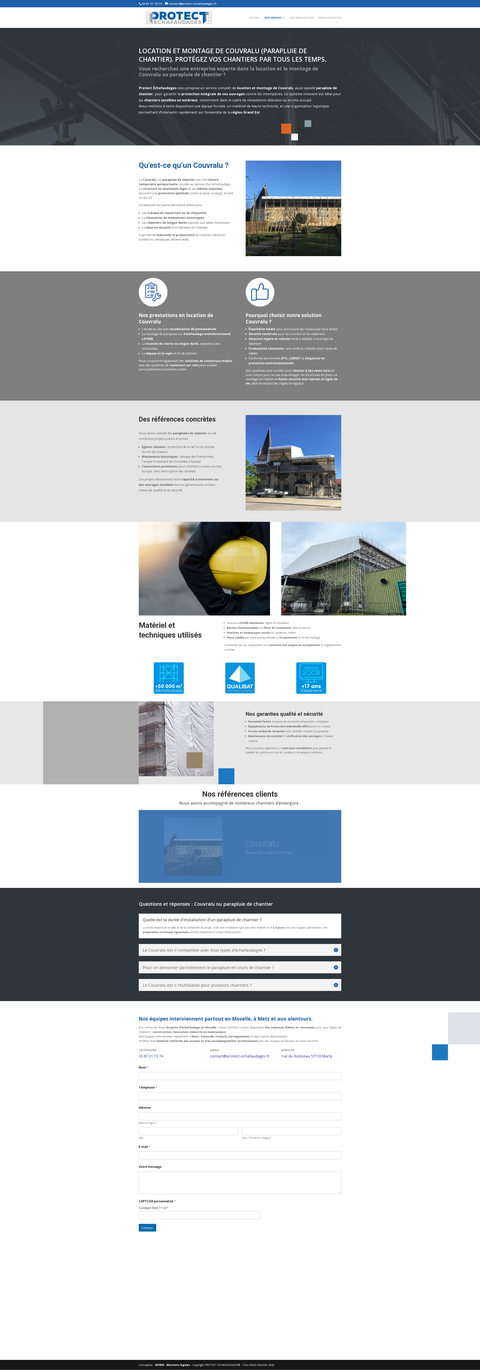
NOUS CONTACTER (330, 17)
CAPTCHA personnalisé (157, 1201)
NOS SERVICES (273, 17)
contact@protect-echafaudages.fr (240, 1056)
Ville (141, 1137)
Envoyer (147, 1228)
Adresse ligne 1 (148, 1122)
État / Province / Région (256, 1137)
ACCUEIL (255, 17)
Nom (143, 1067)
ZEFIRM (159, 1365)
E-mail (145, 1147)
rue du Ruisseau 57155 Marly (306, 1056)
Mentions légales (178, 1365)
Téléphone (148, 1087)
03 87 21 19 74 (152, 3)
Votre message (150, 1167)
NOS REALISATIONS (302, 17)
